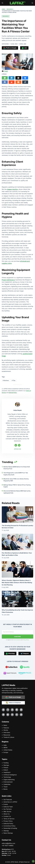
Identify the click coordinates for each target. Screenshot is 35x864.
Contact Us (7, 816)
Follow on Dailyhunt (14, 702)
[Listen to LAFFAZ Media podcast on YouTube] (11, 667)
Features (6, 728)
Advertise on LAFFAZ (10, 802)
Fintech (5, 767)
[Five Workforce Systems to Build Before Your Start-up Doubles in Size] (17, 542)
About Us (6, 814)
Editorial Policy (8, 823)
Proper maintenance (8, 280)
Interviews (6, 732)
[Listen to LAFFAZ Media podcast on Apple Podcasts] (10, 673)
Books (5, 789)
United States (7, 750)
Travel (5, 787)
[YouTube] (7, 714)
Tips (13, 380)
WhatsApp (11, 653)
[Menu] (32, 3)
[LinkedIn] (12, 78)
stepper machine (12, 189)
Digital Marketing (9, 779)
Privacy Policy (26, 639)
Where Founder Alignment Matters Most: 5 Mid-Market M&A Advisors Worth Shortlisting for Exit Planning (17, 582)
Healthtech (6, 772)
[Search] (2, 3)
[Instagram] (16, 709)
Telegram (25, 653)
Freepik (6, 71)
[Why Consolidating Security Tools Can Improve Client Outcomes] (17, 599)
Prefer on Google (11, 48)
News (5, 725)
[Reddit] (12, 82)
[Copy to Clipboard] (25, 82)
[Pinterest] (16, 714)
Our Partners (7, 809)
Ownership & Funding (10, 828)
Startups (6, 765)
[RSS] (21, 714)
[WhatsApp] (5, 78)
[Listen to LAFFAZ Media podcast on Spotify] (25, 667)
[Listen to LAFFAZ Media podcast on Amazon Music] (25, 673)
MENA (5, 747)
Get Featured (7, 799)
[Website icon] (19, 445)
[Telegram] (7, 709)
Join (25, 48)
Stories (5, 730)
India (5, 745)
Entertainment (8, 782)
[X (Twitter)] (18, 78)
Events (5, 804)
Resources (6, 16)
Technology (7, 777)
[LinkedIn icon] (16, 445)
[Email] (3, 714)
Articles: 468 (17, 449)
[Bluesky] (25, 78)
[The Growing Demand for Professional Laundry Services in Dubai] (17, 514)
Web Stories (7, 811)
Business (6, 380)
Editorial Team (8, 807)
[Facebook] (5, 82)
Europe (5, 752)
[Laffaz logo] (17, 2)
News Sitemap (8, 833)
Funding (5, 763)
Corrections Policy (9, 826)
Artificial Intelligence (10, 775)
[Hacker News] (18, 82)
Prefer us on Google (14, 697)
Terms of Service (17, 639)
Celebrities (6, 784)
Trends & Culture (8, 737)
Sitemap (6, 831)
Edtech (5, 770)
